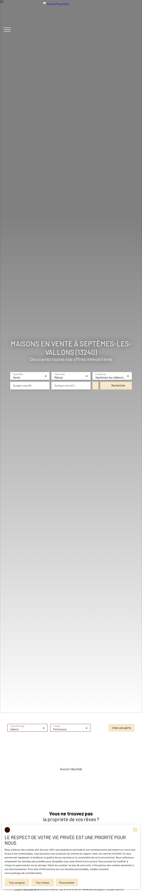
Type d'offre (18, 374)
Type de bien (59, 374)
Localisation (100, 374)
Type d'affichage (17, 726)
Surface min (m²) (64, 385)
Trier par (56, 726)
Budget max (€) (22, 385)
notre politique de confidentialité (23, 873)
